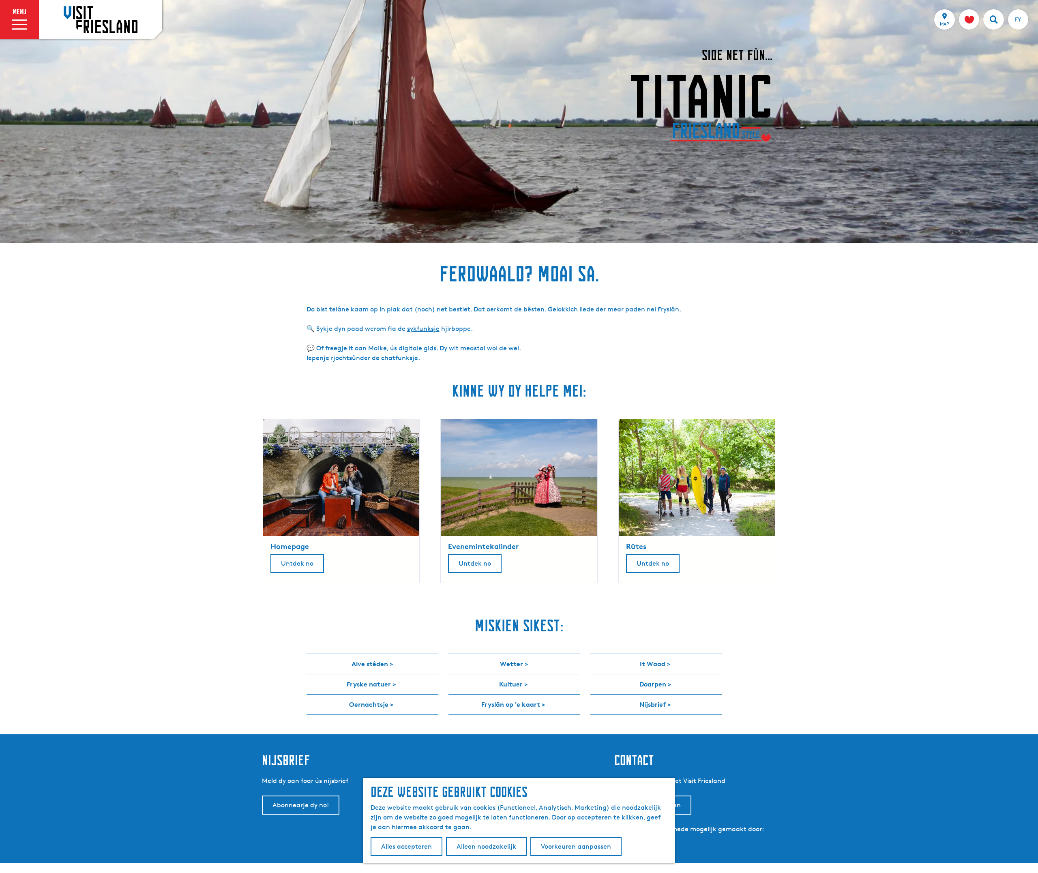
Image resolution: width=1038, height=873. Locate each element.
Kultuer (511, 684)
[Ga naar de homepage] (100, 19)
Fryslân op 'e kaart (510, 704)
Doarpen (652, 684)
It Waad (652, 664)
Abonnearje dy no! (300, 805)
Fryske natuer (369, 684)
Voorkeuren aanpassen (576, 846)
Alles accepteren (406, 846)
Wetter (511, 664)
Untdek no (297, 563)
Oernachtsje (368, 704)
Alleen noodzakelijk (486, 846)
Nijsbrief (652, 704)
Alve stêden (370, 664)
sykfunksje (423, 328)
